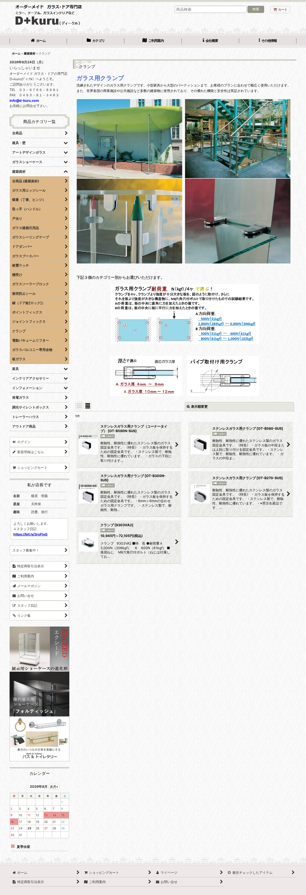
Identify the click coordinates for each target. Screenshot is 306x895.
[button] (267, 41)
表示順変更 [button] (199, 406)
